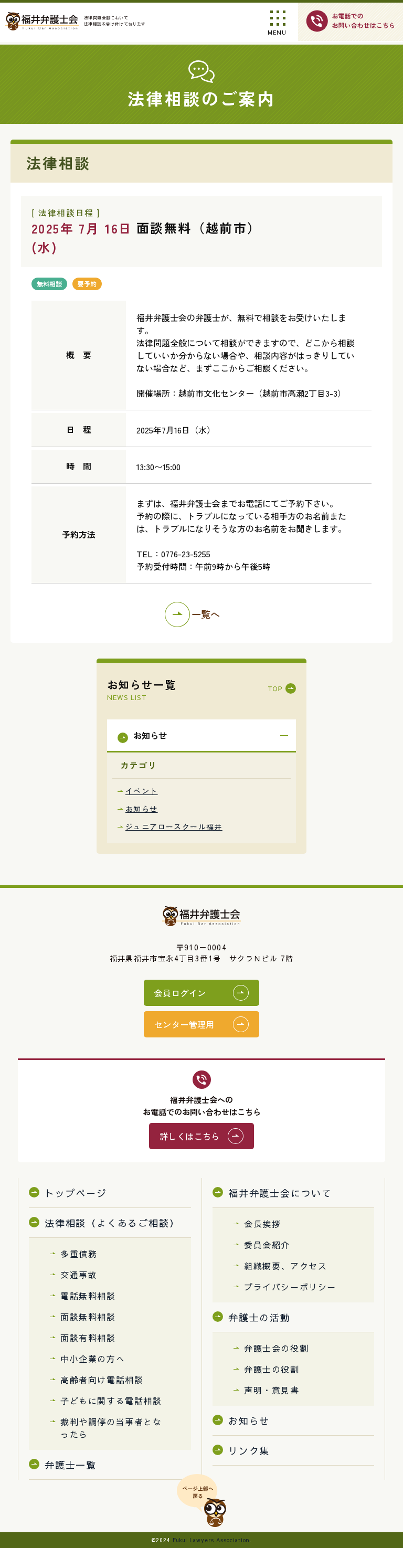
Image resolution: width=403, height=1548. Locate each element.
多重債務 (78, 1253)
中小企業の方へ (92, 1358)
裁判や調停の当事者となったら (111, 1428)
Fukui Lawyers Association (211, 1540)
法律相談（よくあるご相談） (112, 1222)
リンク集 (249, 1450)
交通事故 (78, 1274)
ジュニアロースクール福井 (173, 826)
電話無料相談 (88, 1295)
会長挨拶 (262, 1223)
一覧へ (206, 614)
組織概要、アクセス (285, 1265)
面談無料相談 (88, 1316)
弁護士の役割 (272, 1369)
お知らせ (141, 808)
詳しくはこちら (190, 1136)
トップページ (76, 1193)
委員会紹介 (267, 1244)
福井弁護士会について (280, 1193)
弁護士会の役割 (276, 1348)
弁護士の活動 (259, 1317)
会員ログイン (180, 993)
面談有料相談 (88, 1337)
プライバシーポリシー (290, 1286)
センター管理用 (184, 1024)
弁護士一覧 (71, 1464)
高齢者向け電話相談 (101, 1379)
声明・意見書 (272, 1390)
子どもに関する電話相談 (111, 1400)
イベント (141, 791)
